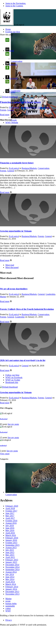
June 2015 (9, 552)
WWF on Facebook (13, 377)
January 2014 (11, 589)
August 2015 (11, 547)
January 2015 (11, 562)
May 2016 (9, 530)
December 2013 (12, 591)
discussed (11, 267)
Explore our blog (12, 32)
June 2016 (9, 528)
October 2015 (11, 543)
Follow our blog (12, 375)
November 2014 (12, 567)
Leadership (50, 294)
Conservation (43, 107)
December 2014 (12, 565)
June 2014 (9, 577)
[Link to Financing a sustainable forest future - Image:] (9, 97)
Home (8, 29)
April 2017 (10, 518)
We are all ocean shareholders (13, 289)
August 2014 (11, 572)
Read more (4, 114)
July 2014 (9, 574)
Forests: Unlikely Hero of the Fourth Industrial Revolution (27, 309)
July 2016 (9, 525)
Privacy (8, 620)
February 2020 (11, 506)
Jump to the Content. (14, 6)
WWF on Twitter (12, 380)
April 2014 (10, 582)
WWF (8, 611)
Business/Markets (29, 107)
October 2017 (11, 511)
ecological (3, 445)
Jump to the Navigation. (15, 3)
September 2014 (12, 569)
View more (5, 454)
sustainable (10, 606)
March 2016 (10, 535)
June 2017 (9, 513)
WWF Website (11, 122)
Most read (9, 265)
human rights (11, 603)
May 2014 (9, 579)
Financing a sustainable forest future (17, 163)
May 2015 (9, 555)
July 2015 (9, 550)
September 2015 (12, 545)
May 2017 (9, 516)
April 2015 (10, 557)
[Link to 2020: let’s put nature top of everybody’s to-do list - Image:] (28, 339)
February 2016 (11, 538)
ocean (7, 601)
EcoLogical (14, 107)
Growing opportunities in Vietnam (16, 231)
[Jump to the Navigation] (7, 25)
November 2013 (12, 594)
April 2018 (10, 508)
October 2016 (11, 520)
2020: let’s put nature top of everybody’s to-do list (22, 360)
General (10, 110)
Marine (3, 296)
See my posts (13, 424)
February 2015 (11, 560)
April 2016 (10, 533)
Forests (3, 110)
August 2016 (11, 523)
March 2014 (10, 584)
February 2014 (11, 587)
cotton (8, 608)
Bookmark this (11, 382)
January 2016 (11, 540)
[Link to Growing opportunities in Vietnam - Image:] (28, 210)
